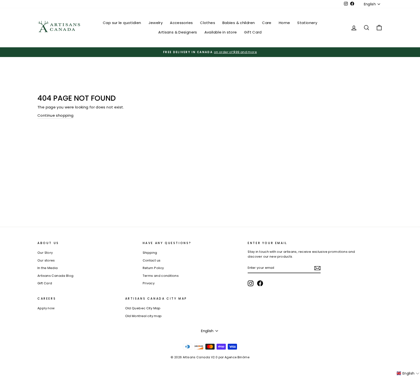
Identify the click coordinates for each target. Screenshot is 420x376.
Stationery (307, 22)
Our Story (45, 253)
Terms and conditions (161, 276)
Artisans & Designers (177, 32)
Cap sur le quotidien (122, 22)
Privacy (149, 283)
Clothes (207, 22)
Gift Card (253, 32)
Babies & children (238, 22)
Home (284, 22)
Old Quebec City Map (143, 308)
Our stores (46, 260)
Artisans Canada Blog (55, 276)
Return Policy (153, 268)
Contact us (152, 260)
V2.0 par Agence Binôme (230, 357)
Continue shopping (55, 115)
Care (266, 22)
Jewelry (156, 22)
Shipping (150, 253)
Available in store (220, 32)
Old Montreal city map (143, 316)
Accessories (181, 22)
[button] (408, 373)
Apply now (45, 308)
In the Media (47, 268)
